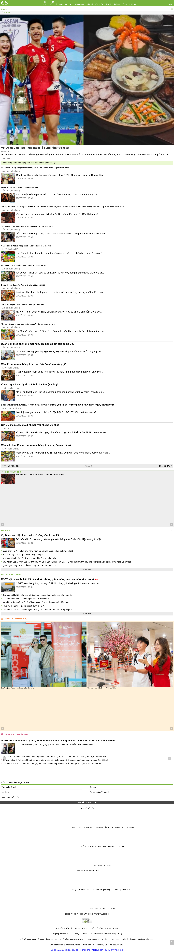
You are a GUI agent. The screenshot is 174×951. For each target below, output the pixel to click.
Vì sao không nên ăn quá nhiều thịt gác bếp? (20, 187)
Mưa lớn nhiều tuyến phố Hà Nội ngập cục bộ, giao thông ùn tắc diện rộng (36, 602)
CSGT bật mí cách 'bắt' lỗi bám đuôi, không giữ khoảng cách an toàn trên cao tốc (48, 579)
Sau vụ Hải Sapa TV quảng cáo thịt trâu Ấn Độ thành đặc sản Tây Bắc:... (41, 474)
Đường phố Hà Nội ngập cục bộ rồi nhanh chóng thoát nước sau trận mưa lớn (37, 595)
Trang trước (11, 466)
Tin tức (45, 4)
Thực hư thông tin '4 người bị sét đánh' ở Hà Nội (24, 606)
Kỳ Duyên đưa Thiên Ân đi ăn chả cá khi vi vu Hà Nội (23, 265)
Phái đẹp (132, 4)
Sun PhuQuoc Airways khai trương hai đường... (17, 688)
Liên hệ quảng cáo (57, 950)
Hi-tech (108, 4)
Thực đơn (6, 428)
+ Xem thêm (87, 569)
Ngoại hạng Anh (66, 4)
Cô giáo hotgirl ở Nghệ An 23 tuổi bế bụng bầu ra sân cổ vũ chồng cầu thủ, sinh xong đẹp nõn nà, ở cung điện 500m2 (55, 760)
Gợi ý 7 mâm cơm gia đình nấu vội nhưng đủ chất (30, 425)
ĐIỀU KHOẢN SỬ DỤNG (103, 950)
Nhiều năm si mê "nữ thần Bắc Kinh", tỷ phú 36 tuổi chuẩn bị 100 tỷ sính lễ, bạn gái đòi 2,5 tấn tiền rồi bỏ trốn (52, 764)
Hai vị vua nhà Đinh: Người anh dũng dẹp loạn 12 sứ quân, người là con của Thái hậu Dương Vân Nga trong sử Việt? (55, 756)
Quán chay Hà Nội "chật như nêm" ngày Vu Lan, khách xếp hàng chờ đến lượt (35, 168)
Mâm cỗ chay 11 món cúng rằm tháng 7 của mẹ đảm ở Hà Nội (36, 445)
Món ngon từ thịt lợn (11, 408)
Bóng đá (53, 4)
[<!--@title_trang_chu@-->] (5, 3)
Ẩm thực (6, 13)
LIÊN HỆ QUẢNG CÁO (87, 802)
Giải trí (90, 4)
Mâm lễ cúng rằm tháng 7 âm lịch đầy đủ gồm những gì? (33, 364)
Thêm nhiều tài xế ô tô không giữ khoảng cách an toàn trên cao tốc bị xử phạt (37, 609)
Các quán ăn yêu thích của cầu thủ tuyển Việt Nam (22, 304)
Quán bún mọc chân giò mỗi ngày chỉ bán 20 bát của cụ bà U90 (37, 343)
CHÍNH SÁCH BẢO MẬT (85, 950)
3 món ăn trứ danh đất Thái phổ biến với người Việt (23, 285)
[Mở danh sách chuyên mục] (170, 2)
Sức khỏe (99, 4)
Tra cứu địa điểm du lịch (100, 792)
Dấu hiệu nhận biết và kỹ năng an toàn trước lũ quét (26, 599)
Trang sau (164, 466)
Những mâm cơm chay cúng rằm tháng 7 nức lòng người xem (28, 324)
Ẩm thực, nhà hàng (11, 171)
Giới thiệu (67, 950)
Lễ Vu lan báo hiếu (10, 249)
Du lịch (93, 787)
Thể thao (117, 4)
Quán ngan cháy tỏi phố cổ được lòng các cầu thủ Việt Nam (27, 226)
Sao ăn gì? (7, 158)
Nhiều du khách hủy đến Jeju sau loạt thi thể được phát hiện (29, 558)
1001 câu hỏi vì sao (11, 388)
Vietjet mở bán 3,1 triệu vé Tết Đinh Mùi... (102, 688)
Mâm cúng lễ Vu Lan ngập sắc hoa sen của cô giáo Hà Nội (29, 163)
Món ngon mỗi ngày (10, 797)
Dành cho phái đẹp (16, 734)
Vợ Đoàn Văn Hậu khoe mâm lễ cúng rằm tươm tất (35, 147)
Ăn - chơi (4, 9)
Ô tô (125, 4)
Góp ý (74, 950)
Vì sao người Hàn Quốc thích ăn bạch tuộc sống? (30, 384)
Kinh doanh (80, 4)
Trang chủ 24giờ (9, 787)
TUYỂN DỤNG (117, 950)
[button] (2, 524)
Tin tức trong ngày (11, 575)
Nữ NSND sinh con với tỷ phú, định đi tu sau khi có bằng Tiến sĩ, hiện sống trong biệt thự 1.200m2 (58, 740)
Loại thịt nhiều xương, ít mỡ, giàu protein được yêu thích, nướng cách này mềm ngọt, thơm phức (57, 404)
